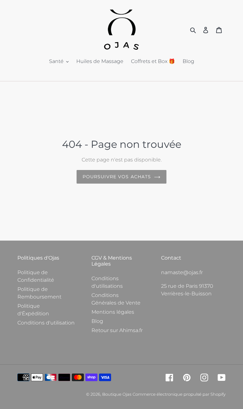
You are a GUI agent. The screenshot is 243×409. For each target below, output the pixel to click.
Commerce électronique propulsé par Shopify (179, 394)
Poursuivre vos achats (117, 176)
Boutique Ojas (116, 394)
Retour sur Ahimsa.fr (117, 330)
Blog (97, 321)
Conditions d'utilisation (46, 323)
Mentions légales (112, 312)
